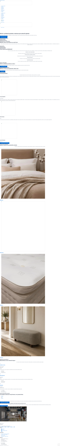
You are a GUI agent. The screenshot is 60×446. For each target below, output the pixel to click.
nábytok (1, 357)
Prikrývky (1, 252)
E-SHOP (2, 11)
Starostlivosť (2, 375)
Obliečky (1, 200)
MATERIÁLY (2, 8)
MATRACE (2, 7)
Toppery (1, 305)
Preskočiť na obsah (2, 0)
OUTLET (2, 9)
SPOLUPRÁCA (3, 17)
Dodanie (1, 385)
